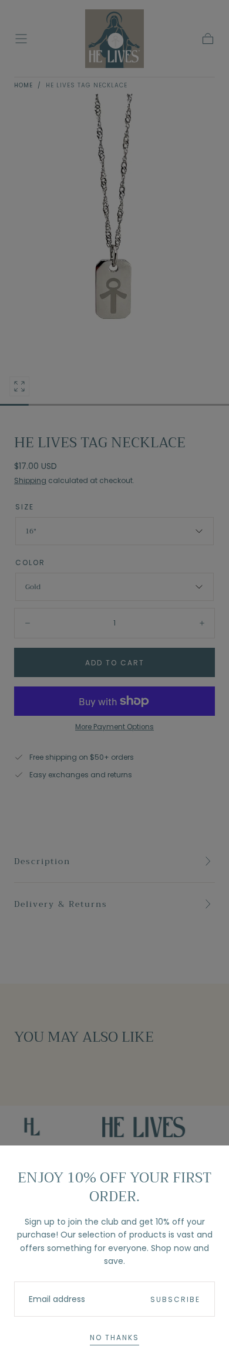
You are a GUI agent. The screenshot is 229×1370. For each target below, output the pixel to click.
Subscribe (175, 1299)
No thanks (114, 1337)
